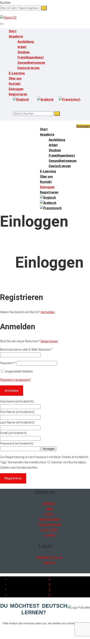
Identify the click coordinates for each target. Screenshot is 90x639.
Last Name (17, 422)
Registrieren (18, 94)
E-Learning (17, 73)
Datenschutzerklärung (49, 557)
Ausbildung (25, 41)
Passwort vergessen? (15, 379)
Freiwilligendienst (30, 57)
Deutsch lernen (28, 68)
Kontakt (15, 83)
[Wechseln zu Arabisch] (45, 99)
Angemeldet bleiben (18, 371)
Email (13, 433)
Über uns (15, 78)
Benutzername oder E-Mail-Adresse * (26, 349)
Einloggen (16, 89)
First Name (17, 412)
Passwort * (8, 363)
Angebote (16, 36)
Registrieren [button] (49, 341)
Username (17, 401)
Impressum (49, 562)
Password (16, 443)
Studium (23, 52)
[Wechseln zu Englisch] (21, 99)
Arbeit (21, 47)
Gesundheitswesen (31, 62)
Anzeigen (49, 448)
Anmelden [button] (48, 312)
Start (12, 31)
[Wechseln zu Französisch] (69, 99)
